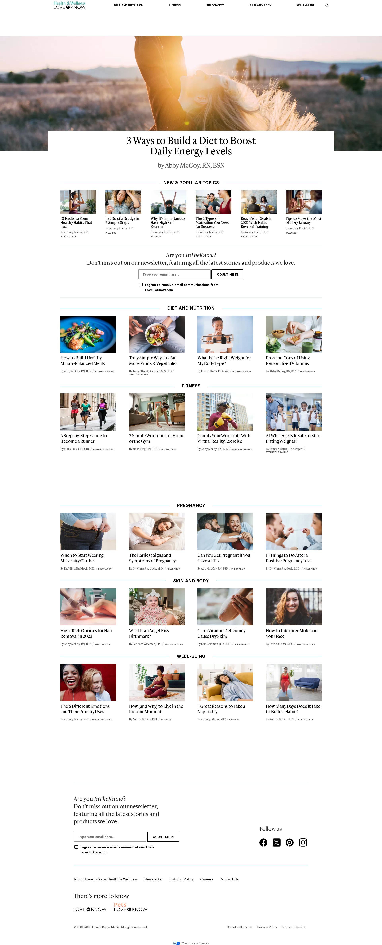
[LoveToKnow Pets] (130, 906)
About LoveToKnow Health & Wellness (106, 879)
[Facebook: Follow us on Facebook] (264, 843)
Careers (206, 879)
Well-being (305, 5)
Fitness (175, 5)
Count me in (227, 274)
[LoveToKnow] (90, 906)
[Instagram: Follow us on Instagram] (303, 843)
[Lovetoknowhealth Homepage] (70, 5)
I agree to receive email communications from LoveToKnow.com (181, 287)
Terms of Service (293, 927)
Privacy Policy (267, 927)
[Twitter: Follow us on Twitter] (277, 843)
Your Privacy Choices (195, 943)
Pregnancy (215, 5)
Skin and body (260, 5)
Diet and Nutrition (128, 5)
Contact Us (229, 879)
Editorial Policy (181, 879)
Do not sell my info (240, 927)
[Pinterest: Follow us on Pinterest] (290, 843)
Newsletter (153, 879)
